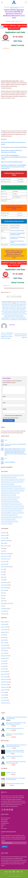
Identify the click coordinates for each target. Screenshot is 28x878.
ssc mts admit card (5, 510)
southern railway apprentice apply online (14, 305)
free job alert (3, 488)
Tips (2, 606)
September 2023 (5, 655)
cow (5, 458)
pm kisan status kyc (5, 499)
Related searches (13, 499)
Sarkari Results (4, 585)
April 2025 (3, 640)
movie (2, 569)
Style (2, 598)
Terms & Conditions (5, 818)
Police (2, 574)
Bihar (15, 477)
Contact (22, 874)
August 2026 (4, 621)
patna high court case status (13, 492)
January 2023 (4, 676)
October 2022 (4, 684)
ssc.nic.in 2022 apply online (6, 506)
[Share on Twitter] (13, 297)
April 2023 (3, 668)
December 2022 (4, 679)
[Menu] (2, 2)
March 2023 (4, 671)
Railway (22, 7)
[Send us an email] (9, 810)
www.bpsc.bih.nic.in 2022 (17, 517)
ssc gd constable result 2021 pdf (17, 508)
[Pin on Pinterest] (18, 297)
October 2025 (4, 629)
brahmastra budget (5, 481)
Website (4, 409)
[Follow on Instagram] (5, 810)
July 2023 (3, 661)
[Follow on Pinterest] (12, 810)
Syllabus (3, 600)
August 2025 (4, 632)
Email (4, 402)
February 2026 (4, 627)
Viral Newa (3, 611)
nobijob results (4, 492)
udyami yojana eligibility (6, 512)
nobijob (16, 490)
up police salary (21, 512)
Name (4, 396)
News (2, 572)
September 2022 (5, 687)
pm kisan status (16, 497)
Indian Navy (4, 564)
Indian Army (4, 561)
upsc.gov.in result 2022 (5, 517)
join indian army (11, 488)
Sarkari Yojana (4, 587)
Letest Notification (15, 7)
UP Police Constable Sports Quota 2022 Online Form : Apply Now (20, 335)
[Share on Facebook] (10, 297)
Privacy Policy (4, 819)
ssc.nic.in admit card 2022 (18, 506)
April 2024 (3, 650)
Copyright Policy (5, 823)
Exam (2, 551)
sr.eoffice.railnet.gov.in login (8, 316)
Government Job (7, 7)
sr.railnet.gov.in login (18, 316)
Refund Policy (4, 821)
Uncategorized (4, 608)
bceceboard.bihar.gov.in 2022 (7, 477)
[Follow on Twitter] (7, 810)
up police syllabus (4, 514)
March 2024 (4, 653)
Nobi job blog (21, 490)
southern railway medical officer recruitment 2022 (12, 308)
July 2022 (3, 692)
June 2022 (3, 695)
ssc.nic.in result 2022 (5, 508)
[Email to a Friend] (15, 297)
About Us (3, 825)
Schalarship (3, 590)
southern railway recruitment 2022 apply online (10, 311)
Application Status (5, 540)
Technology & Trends (6, 603)
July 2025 (3, 634)
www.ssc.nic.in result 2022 (6, 523)
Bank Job (3, 543)
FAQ (2, 826)
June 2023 (3, 663)
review (2, 579)
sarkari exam (12, 503)
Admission (3, 532)
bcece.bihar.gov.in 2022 (18, 475)
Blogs (2, 548)
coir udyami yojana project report (16, 481)
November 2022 (5, 682)
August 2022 (4, 689)
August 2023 (4, 658)
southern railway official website (19, 309)
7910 (6, 440)
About (17, 874)
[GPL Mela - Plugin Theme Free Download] (14, 2)
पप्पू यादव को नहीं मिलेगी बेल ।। (11, 462)
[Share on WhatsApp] (8, 297)
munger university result (19, 488)
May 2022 (3, 697)
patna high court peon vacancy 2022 (8, 495)
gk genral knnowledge (6, 553)
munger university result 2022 (7, 490)
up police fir (14, 512)
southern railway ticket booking (17, 315)
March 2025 (4, 642)
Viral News (3, 613)
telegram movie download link (16, 510)
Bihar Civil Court (5, 545)
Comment (5, 384)
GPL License (4, 828)
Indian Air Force (4, 558)
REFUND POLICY (5, 874)
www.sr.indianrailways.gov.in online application (18, 319)
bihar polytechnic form (20, 479)
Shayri (2, 592)
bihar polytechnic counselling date (7, 479)
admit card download (5, 475)
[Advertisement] (14, 66)
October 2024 (4, 645)
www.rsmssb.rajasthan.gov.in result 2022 (9, 521)
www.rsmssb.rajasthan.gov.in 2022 (8, 519)
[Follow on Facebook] (2, 810)
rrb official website (15, 501)
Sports (2, 595)
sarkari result (18, 503)
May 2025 (3, 637)
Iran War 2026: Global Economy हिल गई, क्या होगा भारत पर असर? (15, 445)
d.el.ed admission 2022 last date (7, 484)
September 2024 (5, 648)
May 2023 (3, 666)
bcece (12, 475)
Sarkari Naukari (8, 302)
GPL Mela (20, 21)
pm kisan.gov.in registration (6, 497)
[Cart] (26, 2)
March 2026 (4, 624)
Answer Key (4, 538)
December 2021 (4, 702)
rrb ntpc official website (5, 501)
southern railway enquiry (21, 307)
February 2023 (4, 674)
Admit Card (3, 535)
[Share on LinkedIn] (20, 297)
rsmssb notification (5, 503)
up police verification (13, 514)
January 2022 (4, 700)
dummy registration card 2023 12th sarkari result (11, 486)
